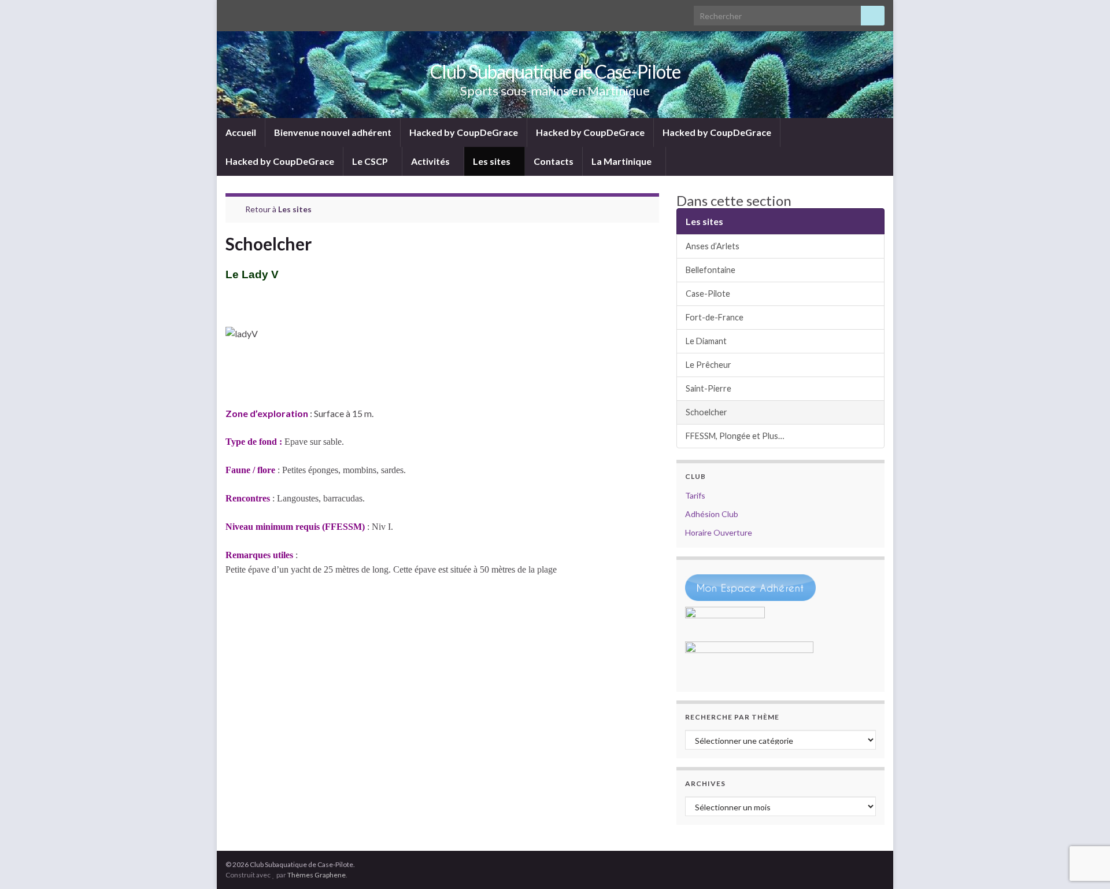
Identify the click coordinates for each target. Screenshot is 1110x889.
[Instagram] (267, 12)
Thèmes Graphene (316, 874)
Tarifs (695, 495)
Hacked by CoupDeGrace (463, 132)
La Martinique (622, 161)
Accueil (240, 132)
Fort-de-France (714, 317)
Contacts (554, 161)
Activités (431, 161)
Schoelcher (706, 412)
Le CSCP (371, 161)
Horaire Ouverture (718, 532)
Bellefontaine (710, 270)
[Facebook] (249, 12)
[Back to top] (1084, 863)
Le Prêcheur (708, 365)
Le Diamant (706, 341)
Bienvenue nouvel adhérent (332, 132)
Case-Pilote (708, 293)
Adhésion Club (711, 514)
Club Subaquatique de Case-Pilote (555, 71)
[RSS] (230, 12)
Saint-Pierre (708, 388)
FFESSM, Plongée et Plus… (735, 436)
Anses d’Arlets (712, 246)
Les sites (492, 161)
